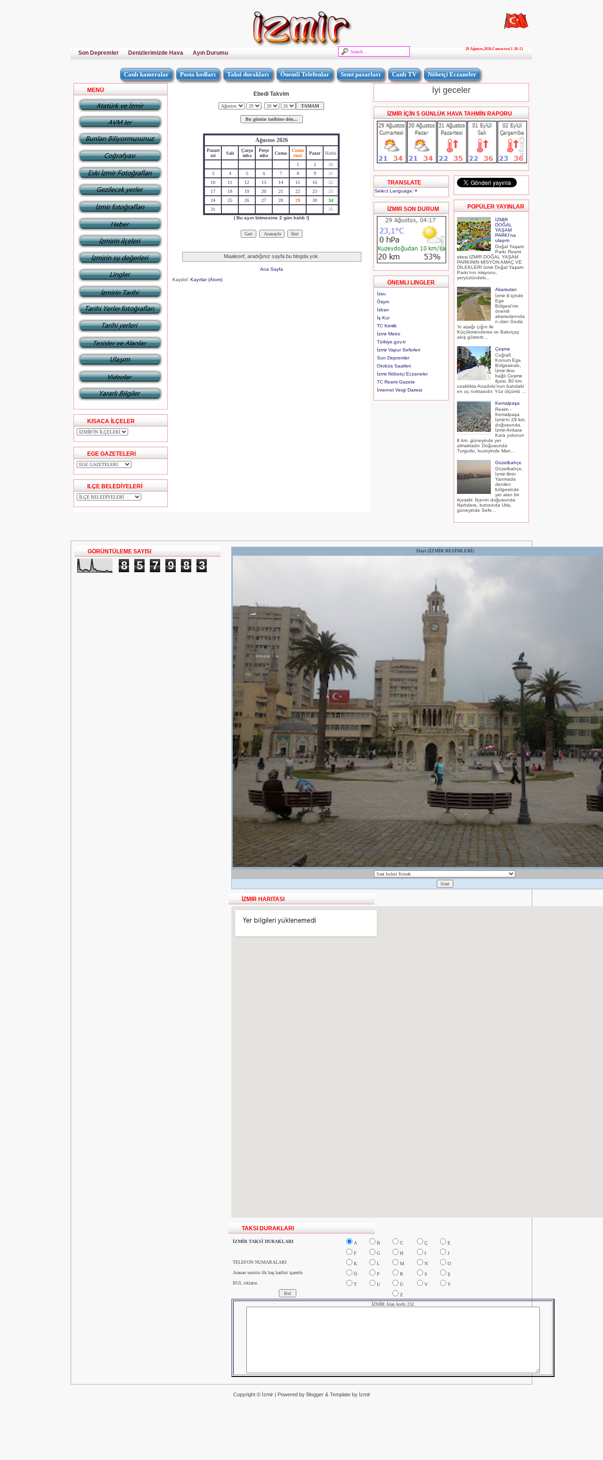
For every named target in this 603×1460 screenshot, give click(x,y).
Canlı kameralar (146, 74)
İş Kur (383, 317)
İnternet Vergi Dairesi (399, 389)
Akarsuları (506, 289)
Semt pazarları (361, 74)
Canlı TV (404, 74)
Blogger (315, 1394)
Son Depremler (98, 53)
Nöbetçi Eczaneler (452, 74)
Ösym (383, 301)
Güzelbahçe (508, 462)
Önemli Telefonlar (304, 74)
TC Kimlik (387, 325)
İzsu (381, 293)
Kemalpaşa (507, 403)
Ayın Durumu (210, 53)
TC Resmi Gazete (396, 381)
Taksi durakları (248, 74)
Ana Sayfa (271, 269)
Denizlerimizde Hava (155, 53)
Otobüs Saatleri (394, 365)
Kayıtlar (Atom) (206, 279)
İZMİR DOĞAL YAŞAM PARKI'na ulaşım (505, 230)
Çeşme (502, 348)
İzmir (267, 1394)
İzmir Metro (388, 333)
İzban (383, 309)
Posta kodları (198, 74)
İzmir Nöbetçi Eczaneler (402, 373)
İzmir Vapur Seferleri (398, 349)
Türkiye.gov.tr (391, 341)
